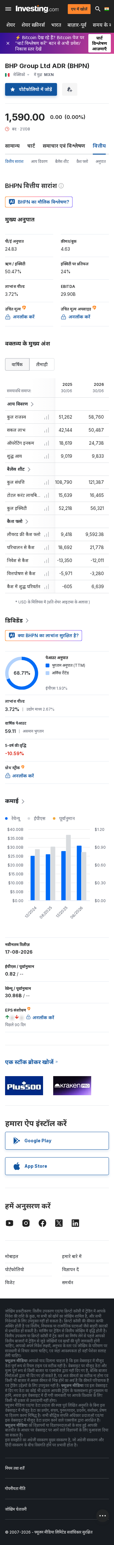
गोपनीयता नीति (15, 1488)
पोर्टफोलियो (14, 1269)
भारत (56, 25)
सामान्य (12, 146)
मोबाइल (11, 1256)
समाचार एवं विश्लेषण (64, 146)
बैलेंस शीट (62, 161)
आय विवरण (39, 161)
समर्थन (67, 1282)
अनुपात (101, 161)
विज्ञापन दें (70, 1269)
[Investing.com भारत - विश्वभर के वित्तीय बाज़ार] (37, 9)
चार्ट (31, 146)
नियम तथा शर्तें (14, 1468)
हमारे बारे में (72, 1256)
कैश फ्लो (82, 161)
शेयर (10, 25)
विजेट (10, 1282)
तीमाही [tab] (42, 364)
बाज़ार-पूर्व (76, 25)
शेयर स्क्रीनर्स (33, 25)
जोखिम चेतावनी (16, 1509)
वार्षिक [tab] (17, 364)
